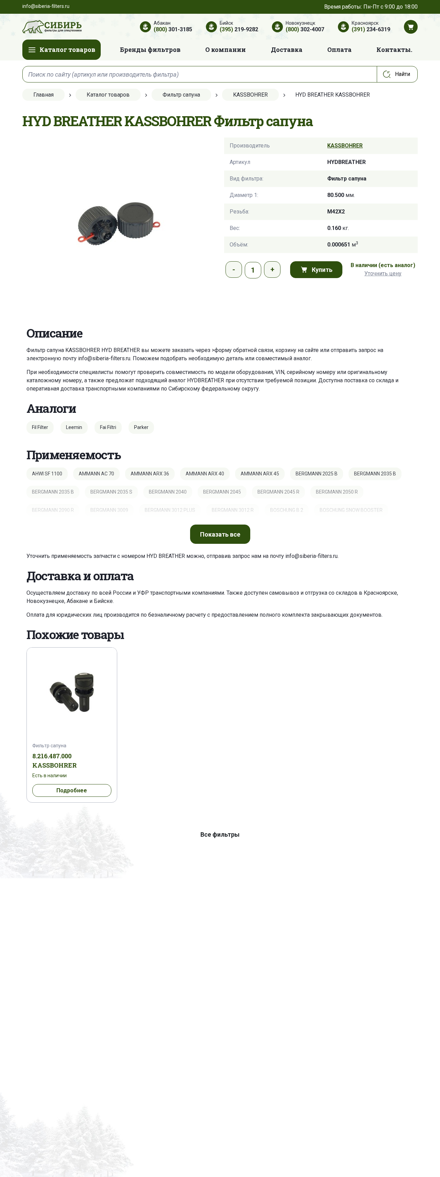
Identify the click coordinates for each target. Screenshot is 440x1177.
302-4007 (305, 29)
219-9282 (239, 29)
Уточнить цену (383, 273)
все (220, 534)
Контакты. (394, 49)
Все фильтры (220, 834)
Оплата (339, 49)
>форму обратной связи (242, 350)
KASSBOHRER (345, 145)
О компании (225, 49)
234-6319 (371, 29)
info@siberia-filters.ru (104, 358)
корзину (285, 350)
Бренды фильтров (150, 49)
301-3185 (173, 29)
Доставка (286, 49)
